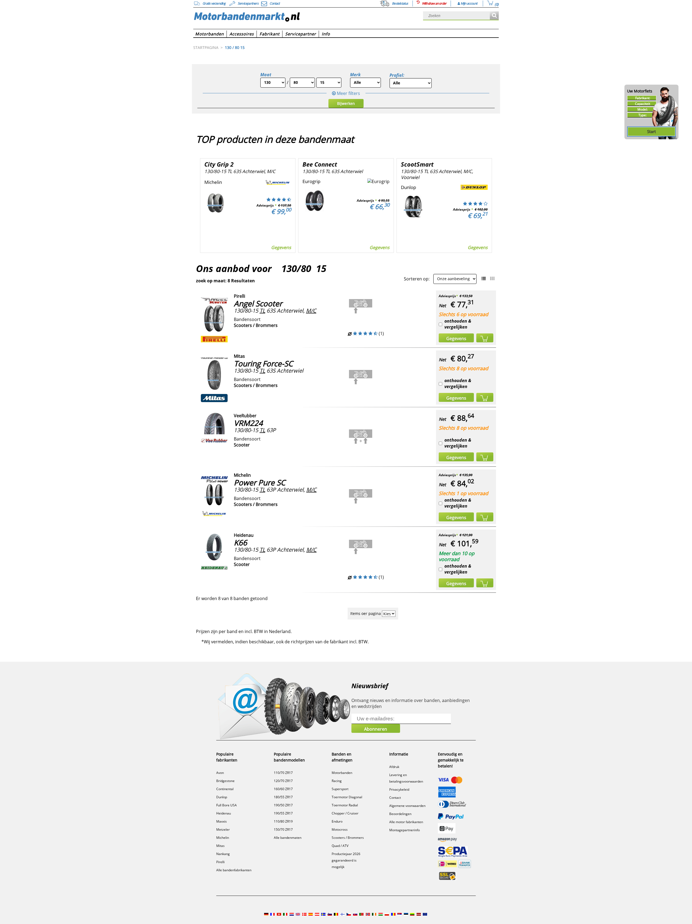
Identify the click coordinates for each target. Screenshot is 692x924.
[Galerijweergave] (492, 278)
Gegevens (281, 247)
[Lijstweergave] (483, 278)
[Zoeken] (494, 15)
